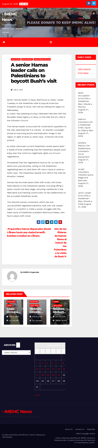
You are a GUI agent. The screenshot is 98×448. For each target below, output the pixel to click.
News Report (27, 59)
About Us (69, 429)
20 (53, 375)
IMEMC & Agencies (31, 272)
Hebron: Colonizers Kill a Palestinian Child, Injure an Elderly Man (85, 125)
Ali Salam (14, 320)
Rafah (9, 305)
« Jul (37, 395)
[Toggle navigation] (51, 42)
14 (59, 369)
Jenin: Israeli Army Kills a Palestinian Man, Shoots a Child (85, 198)
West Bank (34, 305)
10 (37, 369)
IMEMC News (61, 320)
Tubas (56, 301)
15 (64, 369)
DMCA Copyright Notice (85, 434)
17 (37, 375)
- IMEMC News (17, 411)
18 (43, 375)
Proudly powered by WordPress (15, 435)
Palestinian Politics (42, 59)
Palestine (11, 301)
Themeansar (7, 437)
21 (59, 375)
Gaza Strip (16, 59)
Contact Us (79, 429)
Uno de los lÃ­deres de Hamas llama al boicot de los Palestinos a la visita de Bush (60, 242)
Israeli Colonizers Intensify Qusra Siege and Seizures (85, 175)
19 (48, 375)
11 (42, 369)
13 (53, 369)
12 (48, 369)
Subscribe (91, 429)
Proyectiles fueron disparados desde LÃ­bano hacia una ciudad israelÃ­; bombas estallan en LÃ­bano (29, 232)
